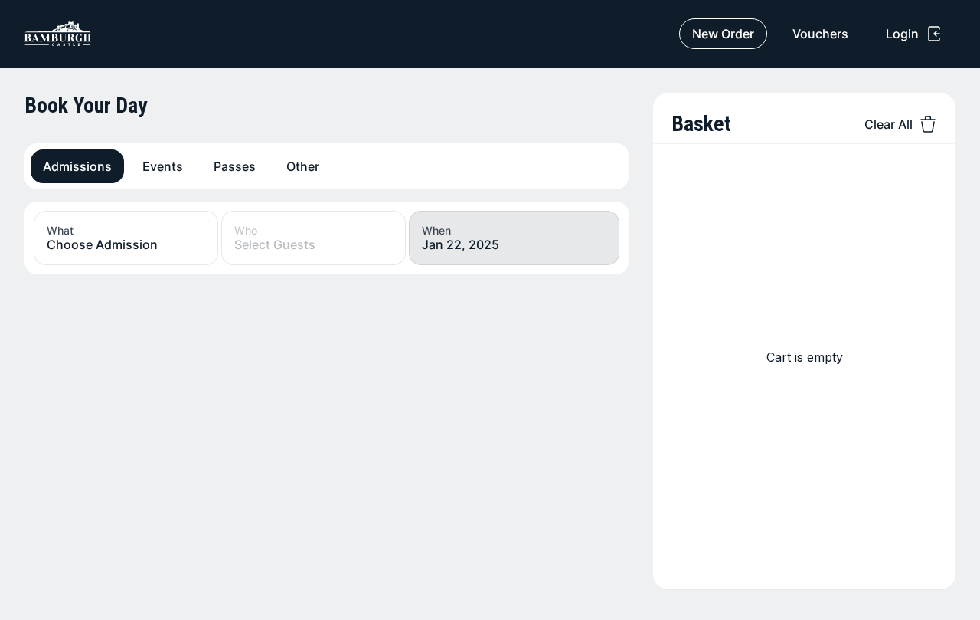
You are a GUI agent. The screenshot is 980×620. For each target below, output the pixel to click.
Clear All (888, 124)
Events (162, 166)
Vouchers (820, 33)
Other (302, 166)
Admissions (77, 166)
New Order (723, 33)
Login (902, 33)
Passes (235, 166)
